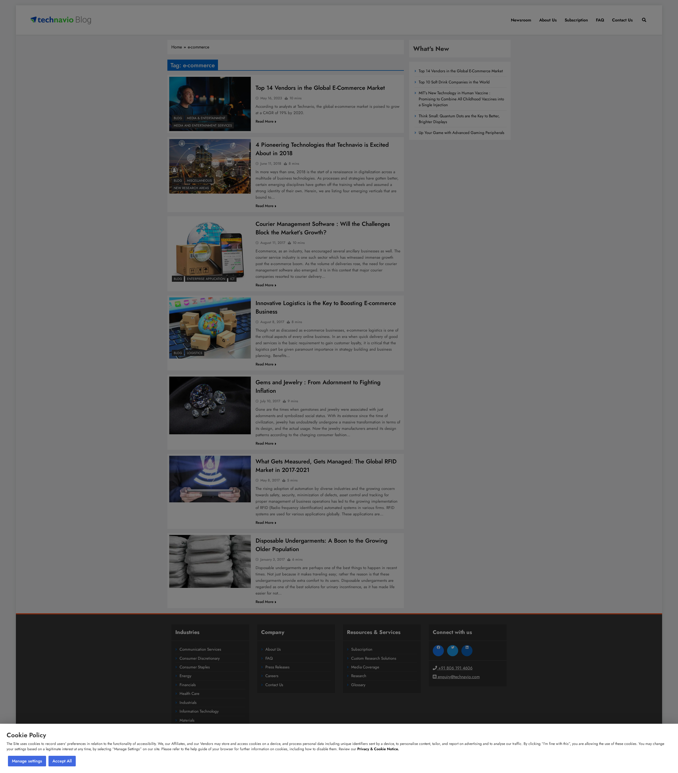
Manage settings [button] (27, 761)
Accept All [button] (62, 761)
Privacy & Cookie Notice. (378, 749)
